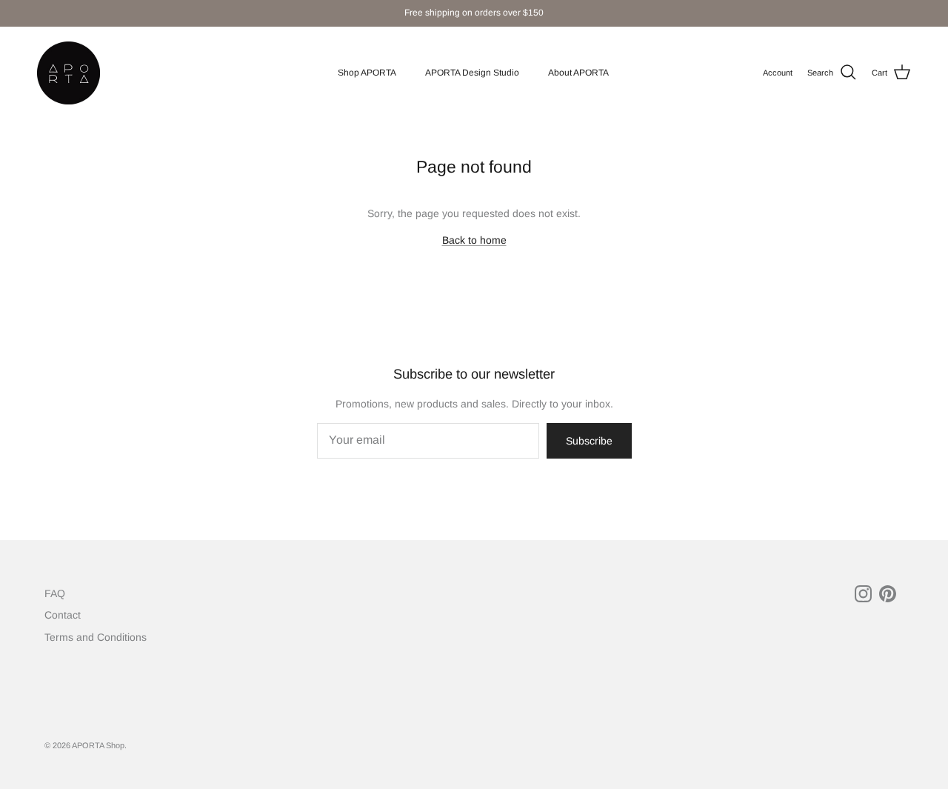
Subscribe (589, 441)
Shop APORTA (367, 72)
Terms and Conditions (95, 637)
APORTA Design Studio (472, 72)
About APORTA (578, 72)
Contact (62, 615)
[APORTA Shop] (68, 72)
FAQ (54, 593)
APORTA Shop (98, 745)
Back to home (474, 240)
